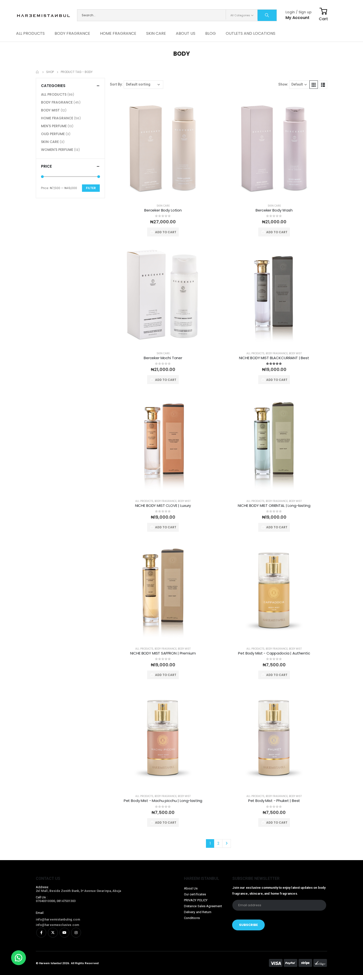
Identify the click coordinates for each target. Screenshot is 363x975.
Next (226, 843)
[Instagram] (76, 933)
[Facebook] (41, 933)
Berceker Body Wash (274, 210)
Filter (91, 188)
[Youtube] (64, 933)
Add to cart (165, 232)
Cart (323, 19)
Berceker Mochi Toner (163, 357)
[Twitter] (53, 933)
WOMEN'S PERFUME (57, 149)
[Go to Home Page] (37, 72)
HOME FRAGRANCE (118, 33)
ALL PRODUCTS (30, 33)
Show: (283, 84)
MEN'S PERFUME (54, 126)
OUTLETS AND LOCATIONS (250, 33)
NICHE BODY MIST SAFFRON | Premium (163, 653)
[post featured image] (163, 147)
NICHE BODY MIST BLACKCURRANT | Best (274, 357)
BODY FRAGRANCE (72, 33)
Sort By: (116, 84)
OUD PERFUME (53, 133)
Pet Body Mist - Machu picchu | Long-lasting (163, 800)
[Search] (267, 15)
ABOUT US (185, 33)
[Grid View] (313, 84)
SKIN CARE (156, 33)
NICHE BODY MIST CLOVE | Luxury (163, 505)
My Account (297, 17)
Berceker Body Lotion (163, 210)
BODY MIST (295, 353)
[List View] (323, 84)
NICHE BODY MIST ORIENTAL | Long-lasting (274, 505)
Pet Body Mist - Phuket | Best (274, 800)
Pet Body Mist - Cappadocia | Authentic (274, 653)
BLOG (210, 33)
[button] (18, 957)
